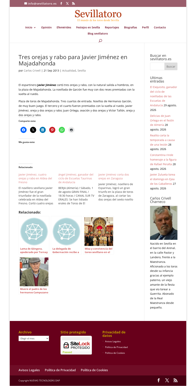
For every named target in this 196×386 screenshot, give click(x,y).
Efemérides (64, 27)
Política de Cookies (115, 353)
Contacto (160, 27)
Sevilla (82, 70)
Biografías (130, 27)
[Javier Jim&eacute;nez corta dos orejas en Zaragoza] (118, 187)
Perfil (145, 27)
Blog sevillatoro (98, 33)
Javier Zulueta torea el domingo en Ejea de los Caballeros (162, 179)
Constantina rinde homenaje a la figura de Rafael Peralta (163, 159)
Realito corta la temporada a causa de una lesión (162, 140)
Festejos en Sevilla (88, 27)
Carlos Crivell (32, 70)
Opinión (46, 27)
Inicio (28, 27)
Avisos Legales (113, 341)
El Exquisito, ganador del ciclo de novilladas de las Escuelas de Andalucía (163, 96)
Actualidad (69, 70)
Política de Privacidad (116, 347)
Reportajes (112, 27)
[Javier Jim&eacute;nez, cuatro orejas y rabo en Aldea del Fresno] (38, 189)
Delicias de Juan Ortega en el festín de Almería (162, 120)
